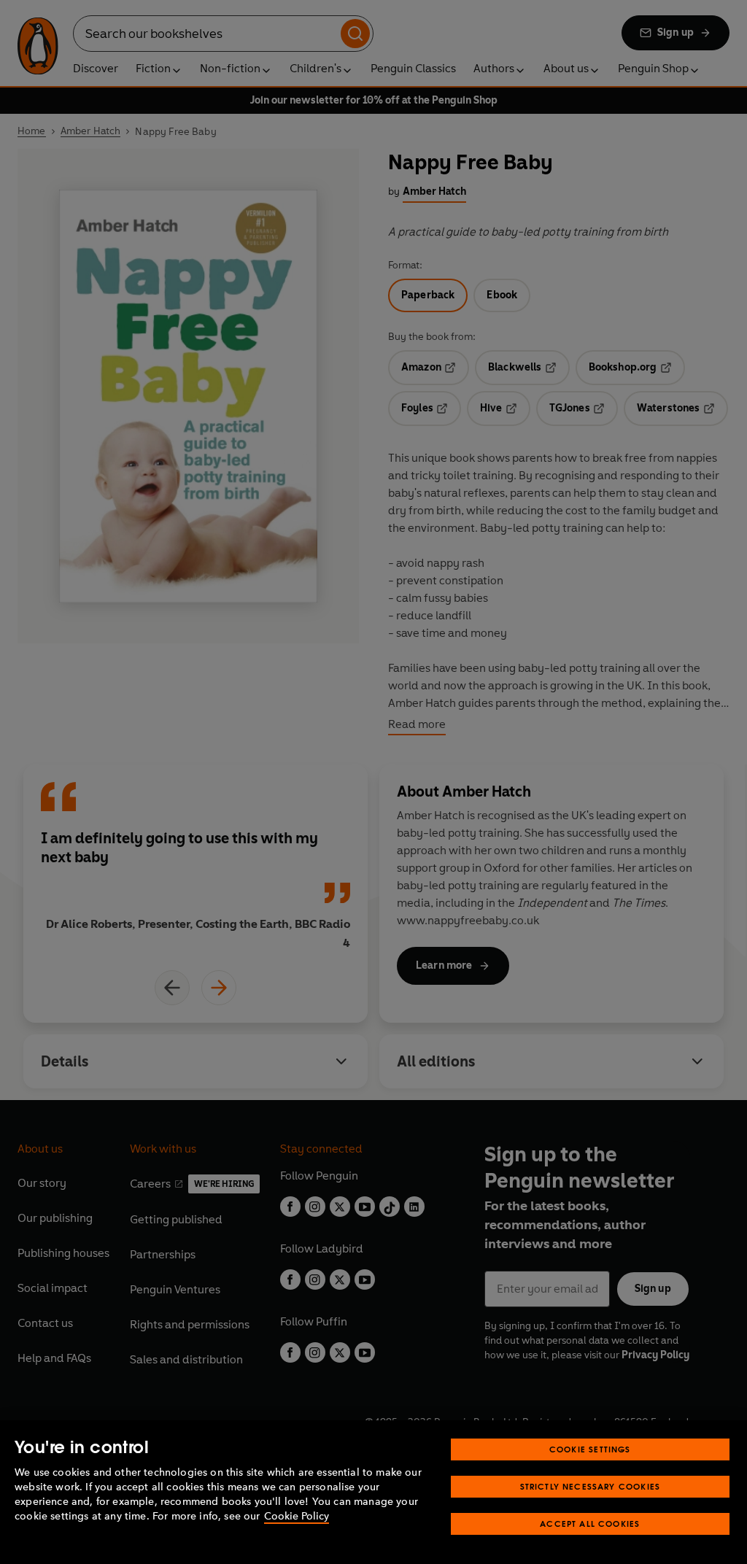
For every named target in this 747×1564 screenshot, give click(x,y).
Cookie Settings (590, 1449)
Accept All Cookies (590, 1523)
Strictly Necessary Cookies (590, 1486)
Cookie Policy (296, 1516)
